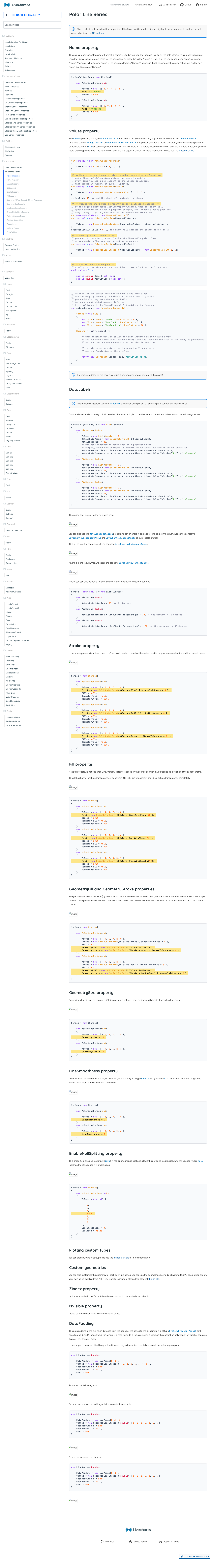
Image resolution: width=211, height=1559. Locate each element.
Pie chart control (12, 147)
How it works (10, 54)
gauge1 (9, 452)
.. (4, 265)
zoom (8, 318)
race (8, 387)
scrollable (10, 705)
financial (11, 524)
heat (9, 536)
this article (153, 1278)
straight (9, 294)
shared (9, 616)
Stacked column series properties (20, 127)
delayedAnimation (14, 383)
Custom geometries (15, 220)
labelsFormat (12, 604)
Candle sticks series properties (19, 118)
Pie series (9, 151)
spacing (9, 371)
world (8, 575)
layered (9, 375)
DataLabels (11, 188)
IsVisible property (13, 228)
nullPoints (10, 680)
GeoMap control (12, 245)
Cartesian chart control (15, 82)
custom (9, 302)
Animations (10, 70)
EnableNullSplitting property (18, 212)
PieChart (10, 141)
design (10, 711)
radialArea (10, 559)
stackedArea (13, 336)
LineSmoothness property (17, 208)
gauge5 (9, 469)
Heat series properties (15, 114)
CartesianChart (13, 76)
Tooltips (8, 90)
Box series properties (14, 135)
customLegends (13, 689)
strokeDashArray (13, 725)
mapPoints (10, 693)
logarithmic (11, 636)
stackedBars (13, 393)
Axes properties (12, 86)
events (10, 581)
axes (9, 597)
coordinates (11, 563)
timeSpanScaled (13, 632)
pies (8, 410)
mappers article (186, 150)
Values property (13, 184)
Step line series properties (17, 110)
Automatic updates (13, 58)
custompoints (12, 306)
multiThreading (12, 656)
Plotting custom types (16, 216)
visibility (9, 676)
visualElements (12, 672)
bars (9, 353)
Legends (9, 94)
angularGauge (12, 473)
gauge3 (9, 461)
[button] (120, 5)
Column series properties (16, 102)
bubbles (9, 514)
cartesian (10, 587)
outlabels (10, 428)
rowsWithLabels (13, 379)
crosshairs (11, 624)
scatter (10, 503)
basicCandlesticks (14, 530)
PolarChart (11, 161)
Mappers (9, 62)
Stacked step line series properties (21, 131)
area (8, 298)
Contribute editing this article (197, 1556)
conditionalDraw (13, 701)
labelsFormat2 (12, 608)
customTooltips (13, 685)
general (10, 650)
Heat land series (12, 249)
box (8, 491)
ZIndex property (13, 224)
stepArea (10, 347)
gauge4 (9, 465)
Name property (13, 180)
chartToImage (12, 668)
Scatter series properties (16, 106)
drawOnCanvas (12, 697)
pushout (9, 420)
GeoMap (9, 239)
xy (7, 314)
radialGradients (13, 721)
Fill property (11, 196)
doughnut (10, 424)
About (8, 255)
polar (9, 548)
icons (8, 436)
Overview (10, 35)
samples (9, 271)
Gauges (8, 155)
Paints (7, 66)
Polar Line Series (13, 176)
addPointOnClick (13, 591)
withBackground (13, 363)
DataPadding (12, 232)
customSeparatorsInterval (17, 640)
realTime (10, 660)
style (8, 620)
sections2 (10, 664)
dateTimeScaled (13, 628)
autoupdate (11, 310)
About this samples (13, 261)
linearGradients (13, 717)
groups (9, 404)
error (9, 479)
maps (9, 569)
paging (9, 644)
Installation (10, 46)
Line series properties (15, 98)
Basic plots (9, 278)
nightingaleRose (13, 440)
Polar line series (12, 171)
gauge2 (9, 456)
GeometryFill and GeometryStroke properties (24, 200)
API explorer (98, 33)
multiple (9, 612)
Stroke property (13, 192)
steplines (11, 324)
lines (9, 284)
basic (8, 290)
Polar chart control (13, 167)
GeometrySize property (16, 204)
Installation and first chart (16, 42)
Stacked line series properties (18, 122)
